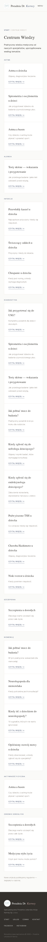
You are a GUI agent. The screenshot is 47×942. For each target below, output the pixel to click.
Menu (40, 6)
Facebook (8, 926)
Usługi (16, 919)
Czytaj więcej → (16, 82)
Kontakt (36, 919)
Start (7, 30)
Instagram (21, 926)
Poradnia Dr (23, 6)
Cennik (26, 919)
